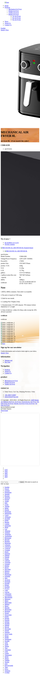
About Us (8, 23)
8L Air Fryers (16, 19)
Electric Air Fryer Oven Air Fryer (24, 403)
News (6, 21)
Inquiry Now (5, 30)
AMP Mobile (35, 400)
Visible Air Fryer (14, 13)
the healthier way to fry (12, 243)
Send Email (4, 410)
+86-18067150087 (10, 395)
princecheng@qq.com (11, 397)
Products (7, 7)
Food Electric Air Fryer (29, 402)
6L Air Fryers (16, 18)
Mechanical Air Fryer (15, 9)
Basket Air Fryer (14, 14)
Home (6, 6)
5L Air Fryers (16, 16)
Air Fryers (18, 402)
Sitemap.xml (8, 360)
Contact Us (8, 25)
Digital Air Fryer (14, 11)
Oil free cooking (10, 244)
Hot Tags (7, 362)
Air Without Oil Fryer (7, 402)
